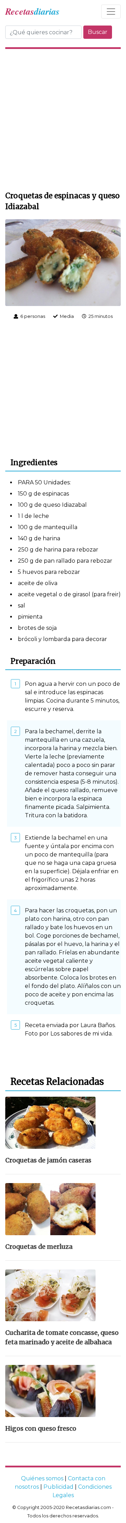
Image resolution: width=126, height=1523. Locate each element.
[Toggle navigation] (111, 12)
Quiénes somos (42, 1478)
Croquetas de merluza (38, 1247)
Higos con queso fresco (40, 1428)
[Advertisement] (63, 119)
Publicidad (58, 1486)
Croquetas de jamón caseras (48, 1160)
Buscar (97, 32)
